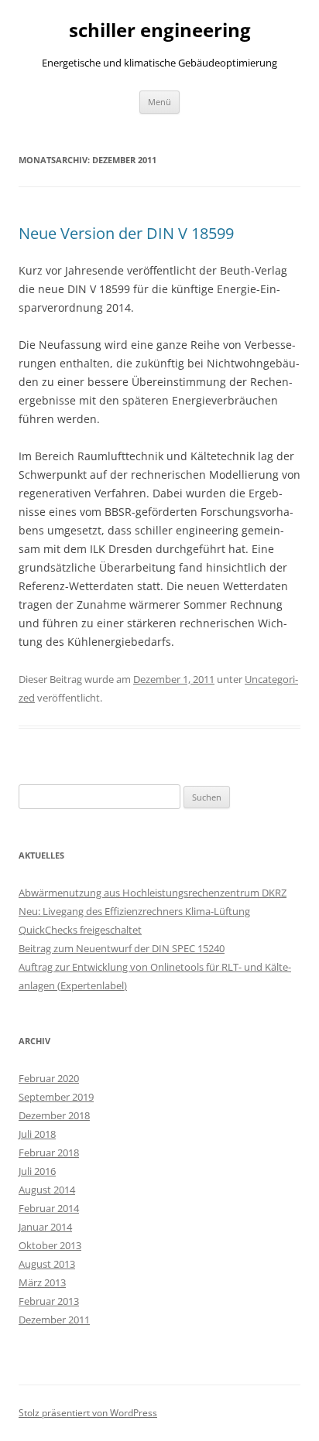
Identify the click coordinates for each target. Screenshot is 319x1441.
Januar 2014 (45, 1227)
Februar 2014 (49, 1208)
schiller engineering (160, 31)
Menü (159, 102)
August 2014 (47, 1190)
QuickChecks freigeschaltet (80, 930)
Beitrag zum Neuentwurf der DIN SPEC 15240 (122, 948)
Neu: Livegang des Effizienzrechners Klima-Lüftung (134, 911)
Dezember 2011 (54, 1320)
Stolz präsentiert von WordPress (88, 1412)
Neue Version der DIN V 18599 (126, 233)
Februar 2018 (49, 1152)
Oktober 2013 (50, 1245)
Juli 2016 (37, 1171)
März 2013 (42, 1282)
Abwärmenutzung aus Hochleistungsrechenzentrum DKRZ (152, 893)
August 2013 (47, 1264)
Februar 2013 (49, 1301)
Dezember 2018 (54, 1115)
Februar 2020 (49, 1078)
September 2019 (56, 1097)
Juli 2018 (37, 1134)
